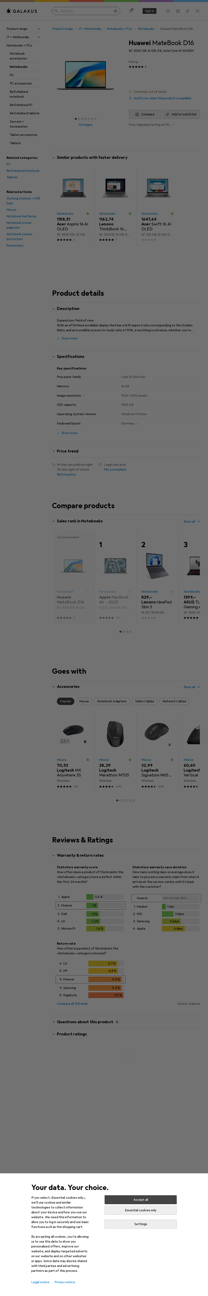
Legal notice (40, 1282)
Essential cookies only (141, 1210)
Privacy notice (64, 1282)
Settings (140, 1224)
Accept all (140, 1200)
